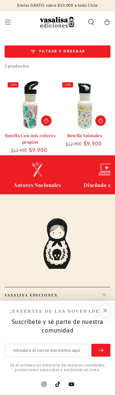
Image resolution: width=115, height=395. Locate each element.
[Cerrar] (105, 310)
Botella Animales (84, 135)
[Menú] (8, 22)
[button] (91, 22)
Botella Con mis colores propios (30, 139)
